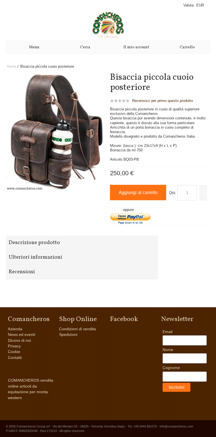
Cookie (14, 351)
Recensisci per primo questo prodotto (162, 101)
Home (11, 66)
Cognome (171, 367)
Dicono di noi (19, 340)
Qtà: (172, 193)
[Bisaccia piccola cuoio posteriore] (56, 75)
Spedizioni (68, 334)
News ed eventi (21, 334)
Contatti (15, 357)
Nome (168, 349)
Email (167, 331)
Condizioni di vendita (77, 329)
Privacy (14, 346)
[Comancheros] (108, 25)
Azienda (15, 329)
